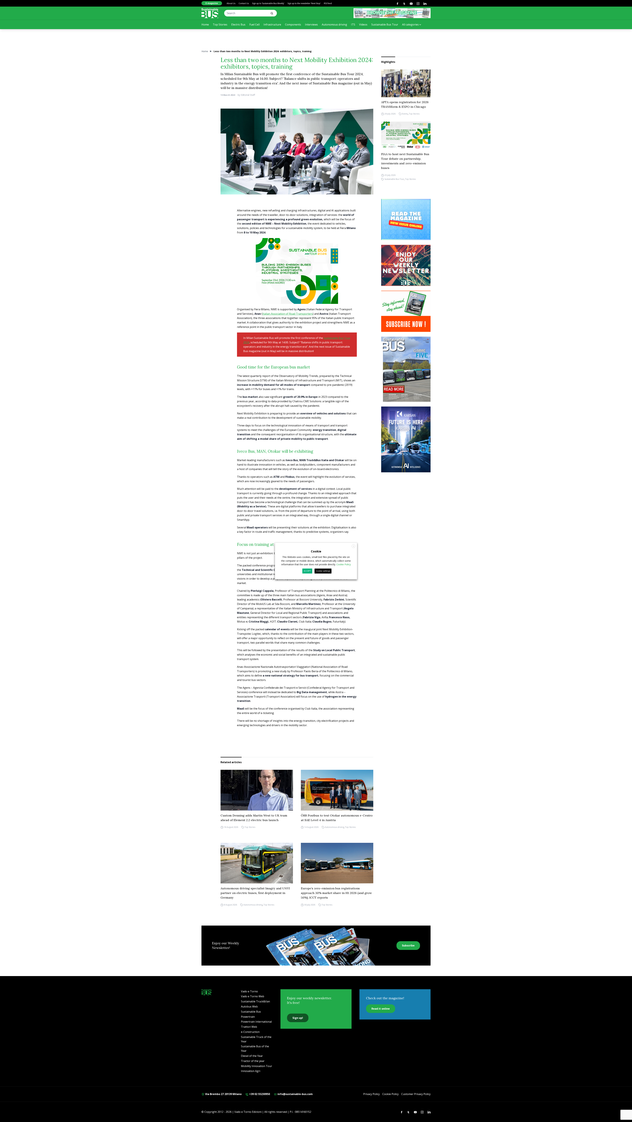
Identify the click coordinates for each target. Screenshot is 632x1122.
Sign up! (297, 1018)
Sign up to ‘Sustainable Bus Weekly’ (268, 3)
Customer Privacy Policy (416, 1094)
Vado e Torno (249, 991)
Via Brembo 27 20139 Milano (223, 1094)
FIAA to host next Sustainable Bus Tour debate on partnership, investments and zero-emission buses (405, 161)
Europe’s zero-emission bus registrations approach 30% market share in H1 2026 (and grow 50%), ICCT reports (336, 892)
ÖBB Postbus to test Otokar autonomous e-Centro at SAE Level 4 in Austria (337, 818)
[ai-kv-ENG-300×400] (406, 439)
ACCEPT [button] (307, 571)
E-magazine (212, 3)
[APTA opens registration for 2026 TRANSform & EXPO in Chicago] (406, 83)
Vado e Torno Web (252, 996)
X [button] (353, 546)
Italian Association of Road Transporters (288, 314)
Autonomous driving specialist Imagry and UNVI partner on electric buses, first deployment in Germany (255, 892)
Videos (363, 24)
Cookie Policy (390, 1094)
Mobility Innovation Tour (256, 1066)
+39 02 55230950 (259, 1094)
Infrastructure (272, 24)
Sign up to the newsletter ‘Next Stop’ (304, 3)
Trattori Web (249, 1027)
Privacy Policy (371, 1094)
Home (205, 24)
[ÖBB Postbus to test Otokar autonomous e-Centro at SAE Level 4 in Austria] (337, 790)
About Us (231, 3)
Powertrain (248, 1017)
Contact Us (244, 3)
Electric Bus (238, 24)
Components (293, 24)
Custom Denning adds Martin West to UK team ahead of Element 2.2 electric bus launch (254, 818)
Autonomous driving (334, 24)
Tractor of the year (252, 1061)
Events (405, 114)
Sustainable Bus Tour (384, 24)
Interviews (311, 24)
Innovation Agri (250, 1071)
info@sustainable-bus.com (295, 1094)
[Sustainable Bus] (209, 13)
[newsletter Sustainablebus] (406, 265)
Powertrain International (256, 1021)
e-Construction (250, 1032)
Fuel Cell (254, 24)
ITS (353, 24)
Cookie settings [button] (323, 571)
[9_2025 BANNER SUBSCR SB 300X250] (406, 311)
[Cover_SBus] (406, 369)
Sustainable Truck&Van (255, 1001)
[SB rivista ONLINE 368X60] (392, 13)
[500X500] (297, 278)
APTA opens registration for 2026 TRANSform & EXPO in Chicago (405, 104)
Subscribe (408, 945)
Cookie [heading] (316, 551)
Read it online (380, 1008)
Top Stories (220, 24)
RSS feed (328, 3)
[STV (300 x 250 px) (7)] (406, 219)
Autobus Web (249, 1006)
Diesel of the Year (252, 1056)
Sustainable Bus (251, 1011)
